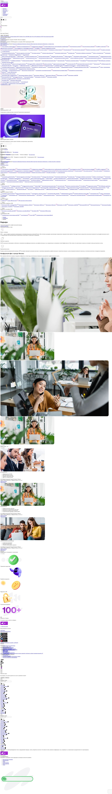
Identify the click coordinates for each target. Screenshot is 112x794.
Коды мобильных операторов (9, 652)
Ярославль (2, 713)
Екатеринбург (3, 691)
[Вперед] (3, 445)
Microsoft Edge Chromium (8, 759)
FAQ (4, 650)
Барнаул (2, 687)
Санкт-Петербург (4, 686)
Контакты (24, 43)
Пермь (1, 701)
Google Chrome (6, 762)
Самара (2, 705)
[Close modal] (1, 669)
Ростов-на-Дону (3, 702)
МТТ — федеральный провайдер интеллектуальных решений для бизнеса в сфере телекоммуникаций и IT (21, 653)
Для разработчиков (13, 649)
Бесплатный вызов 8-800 (48, 36)
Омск (1, 700)
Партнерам (5, 15)
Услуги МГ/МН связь (27, 36)
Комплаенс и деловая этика (48, 43)
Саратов (2, 706)
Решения (5, 8)
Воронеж (2, 689)
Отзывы (7, 43)
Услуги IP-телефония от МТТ (37, 36)
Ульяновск (2, 709)
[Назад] (1, 445)
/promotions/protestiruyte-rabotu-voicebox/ (8, 114)
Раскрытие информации (17, 43)
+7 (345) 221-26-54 (4, 2)
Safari (4, 761)
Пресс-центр (3, 43)
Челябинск (2, 712)
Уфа (1, 710)
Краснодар (2, 695)
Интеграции (5, 10)
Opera (4, 764)
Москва (2, 685)
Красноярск (2, 696)
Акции (4, 12)
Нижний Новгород (4, 698)
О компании (5, 14)
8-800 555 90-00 (3, 481)
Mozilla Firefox (6, 760)
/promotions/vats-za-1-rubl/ (5, 84)
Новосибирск (3, 699)
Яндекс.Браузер (6, 763)
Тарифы (4, 11)
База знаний (5, 651)
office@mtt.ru (3, 482)
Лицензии (29, 43)
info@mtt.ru (2, 630)
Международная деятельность (37, 43)
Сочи (1, 707)
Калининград (3, 694)
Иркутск (2, 692)
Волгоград (2, 688)
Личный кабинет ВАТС (5, 36)
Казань (1, 693)
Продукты (5, 9)
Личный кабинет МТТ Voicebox (16, 36)
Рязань (1, 703)
